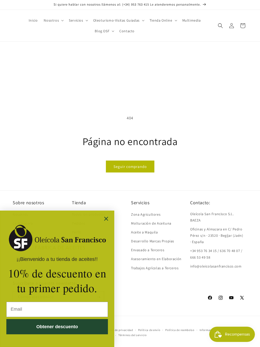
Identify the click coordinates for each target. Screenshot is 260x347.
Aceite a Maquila (144, 232)
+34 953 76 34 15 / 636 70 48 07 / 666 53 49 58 (216, 253)
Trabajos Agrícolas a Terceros (154, 268)
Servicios (76, 20)
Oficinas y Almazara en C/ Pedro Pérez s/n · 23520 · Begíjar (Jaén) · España (216, 235)
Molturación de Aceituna (151, 223)
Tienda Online (161, 20)
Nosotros (51, 20)
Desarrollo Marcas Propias (152, 241)
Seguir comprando (130, 166)
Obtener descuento (57, 326)
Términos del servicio (132, 335)
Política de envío (149, 330)
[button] (53, 20)
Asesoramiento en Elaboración (156, 259)
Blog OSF (102, 31)
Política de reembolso (179, 330)
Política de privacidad (118, 330)
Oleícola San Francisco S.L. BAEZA (212, 217)
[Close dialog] (106, 219)
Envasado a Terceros (147, 250)
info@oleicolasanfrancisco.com (215, 266)
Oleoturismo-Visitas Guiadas (116, 20)
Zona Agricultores (145, 214)
